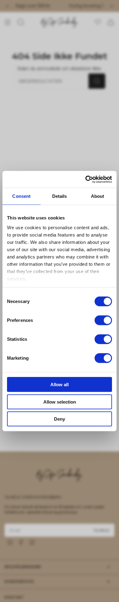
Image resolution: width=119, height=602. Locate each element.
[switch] (103, 320)
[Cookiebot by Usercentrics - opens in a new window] (85, 179)
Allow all (59, 384)
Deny (59, 419)
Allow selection (59, 401)
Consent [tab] (21, 196)
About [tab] (97, 196)
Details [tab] (59, 196)
